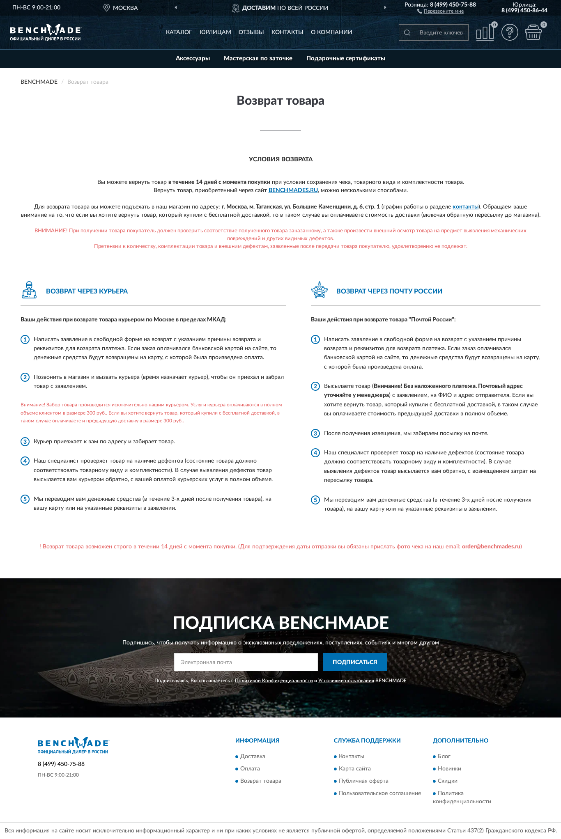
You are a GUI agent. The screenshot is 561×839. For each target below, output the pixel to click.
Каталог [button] (179, 32)
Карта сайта (355, 769)
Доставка (252, 756)
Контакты (287, 32)
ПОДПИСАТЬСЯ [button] (355, 662)
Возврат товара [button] (260, 781)
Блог (444, 756)
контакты (465, 207)
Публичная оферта (364, 781)
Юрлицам (215, 32)
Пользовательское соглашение (380, 793)
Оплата (250, 769)
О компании (331, 32)
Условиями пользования (346, 680)
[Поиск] (407, 32)
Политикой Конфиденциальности (274, 680)
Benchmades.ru (293, 190)
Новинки (449, 769)
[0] (533, 32)
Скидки (448, 781)
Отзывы (251, 32)
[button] (440, 10)
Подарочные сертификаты (345, 58)
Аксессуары (193, 58)
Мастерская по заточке (258, 58)
